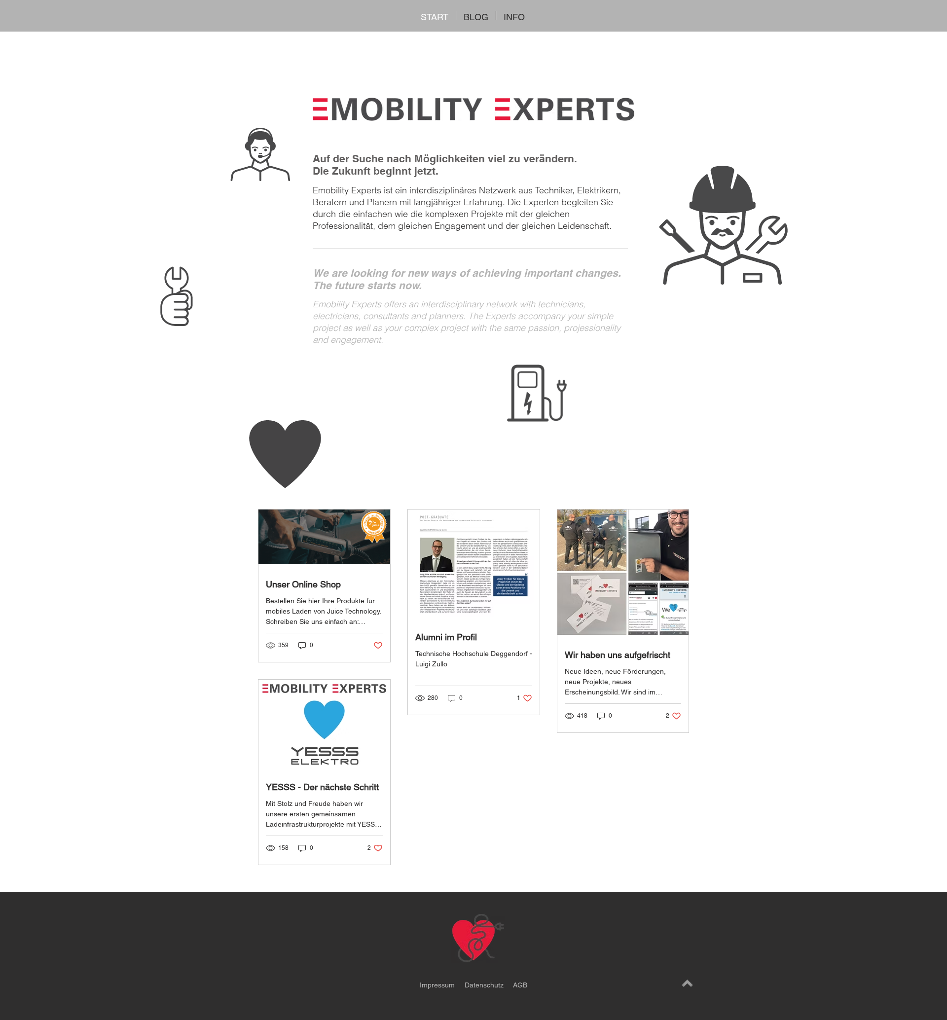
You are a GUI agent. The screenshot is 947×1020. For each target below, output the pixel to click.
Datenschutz (485, 985)
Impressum (437, 985)
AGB (520, 985)
